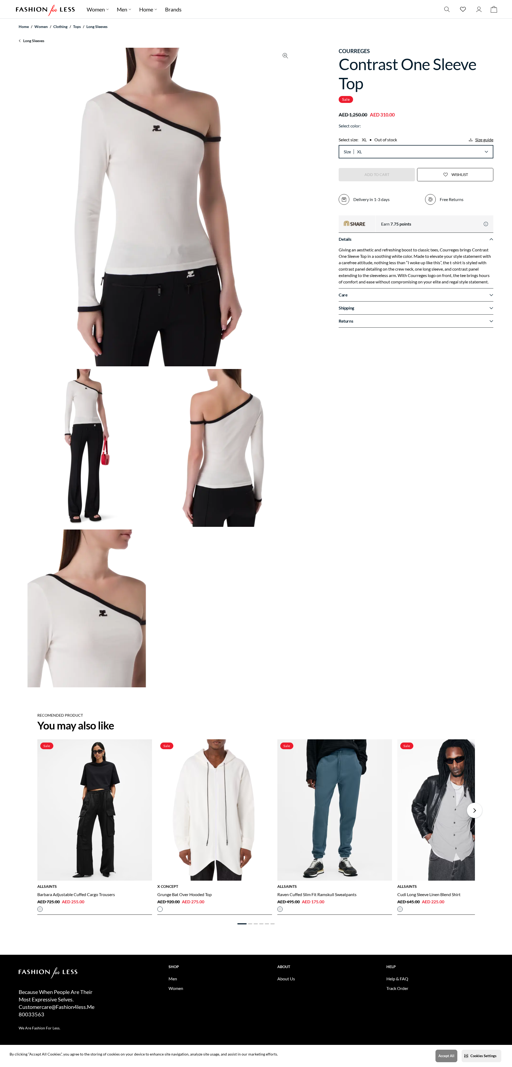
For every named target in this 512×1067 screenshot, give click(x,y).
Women (96, 9)
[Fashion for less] (45, 9)
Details (345, 239)
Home (146, 9)
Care (343, 294)
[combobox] (422, 152)
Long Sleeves (96, 26)
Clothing (60, 26)
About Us (286, 978)
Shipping (346, 307)
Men (122, 9)
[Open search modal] (447, 9)
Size (347, 151)
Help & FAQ (397, 978)
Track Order (397, 988)
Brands (173, 9)
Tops (77, 26)
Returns (346, 320)
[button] (481, 1056)
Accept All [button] (446, 1056)
